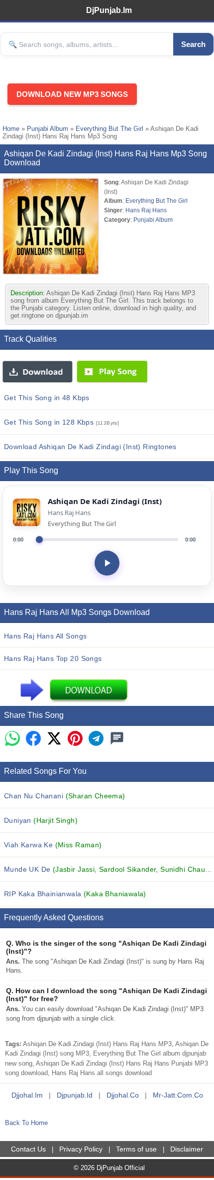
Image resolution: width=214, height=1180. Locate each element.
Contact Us (28, 1149)
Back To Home (26, 1123)
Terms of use (136, 1149)
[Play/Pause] (107, 563)
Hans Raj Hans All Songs (45, 636)
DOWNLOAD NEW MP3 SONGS (72, 94)
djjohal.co (123, 1095)
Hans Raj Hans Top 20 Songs (53, 658)
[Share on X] (54, 739)
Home (10, 128)
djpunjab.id (75, 1095)
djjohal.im (27, 1095)
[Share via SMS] (116, 739)
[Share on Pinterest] (75, 739)
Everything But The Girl (109, 128)
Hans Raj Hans (146, 210)
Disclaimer (186, 1149)
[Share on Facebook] (33, 739)
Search (193, 44)
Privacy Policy (81, 1149)
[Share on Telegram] (96, 739)
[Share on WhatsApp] (12, 739)
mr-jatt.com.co (178, 1095)
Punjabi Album (47, 128)
